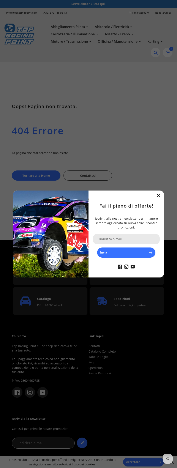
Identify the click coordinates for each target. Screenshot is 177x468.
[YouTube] (133, 266)
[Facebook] (120, 266)
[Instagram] (126, 266)
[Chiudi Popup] (158, 195)
